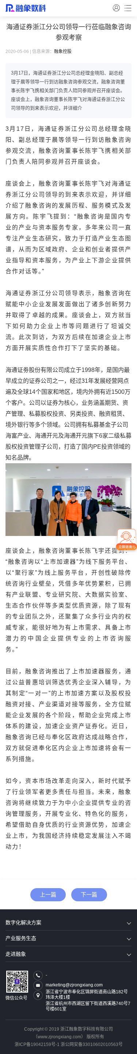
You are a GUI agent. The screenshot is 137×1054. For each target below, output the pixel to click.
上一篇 (48, 894)
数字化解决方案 (23, 922)
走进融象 (15, 954)
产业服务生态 (20, 938)
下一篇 (89, 894)
